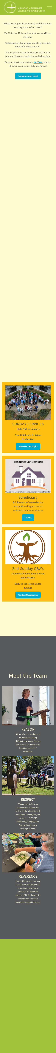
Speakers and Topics (28, 446)
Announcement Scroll (28, 76)
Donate (28, 517)
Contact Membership (28, 595)
